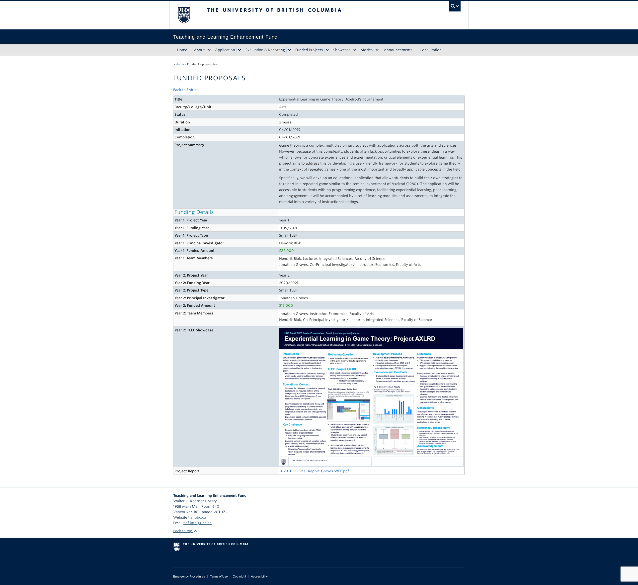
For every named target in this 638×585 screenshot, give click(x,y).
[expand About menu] (209, 50)
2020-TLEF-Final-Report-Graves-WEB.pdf (314, 471)
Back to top (183, 531)
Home (182, 50)
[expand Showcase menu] (355, 50)
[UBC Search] (455, 6)
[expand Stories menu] (377, 50)
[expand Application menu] (239, 50)
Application (225, 50)
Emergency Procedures (189, 576)
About (199, 50)
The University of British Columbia (183, 15)
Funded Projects (309, 50)
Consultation (431, 50)
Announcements (398, 50)
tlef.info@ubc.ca (197, 523)
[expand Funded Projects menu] (327, 50)
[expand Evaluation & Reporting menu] (289, 50)
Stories (367, 50)
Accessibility (259, 576)
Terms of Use (219, 576)
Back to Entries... (187, 90)
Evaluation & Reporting (265, 50)
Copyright (239, 576)
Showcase (341, 50)
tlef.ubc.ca (197, 517)
